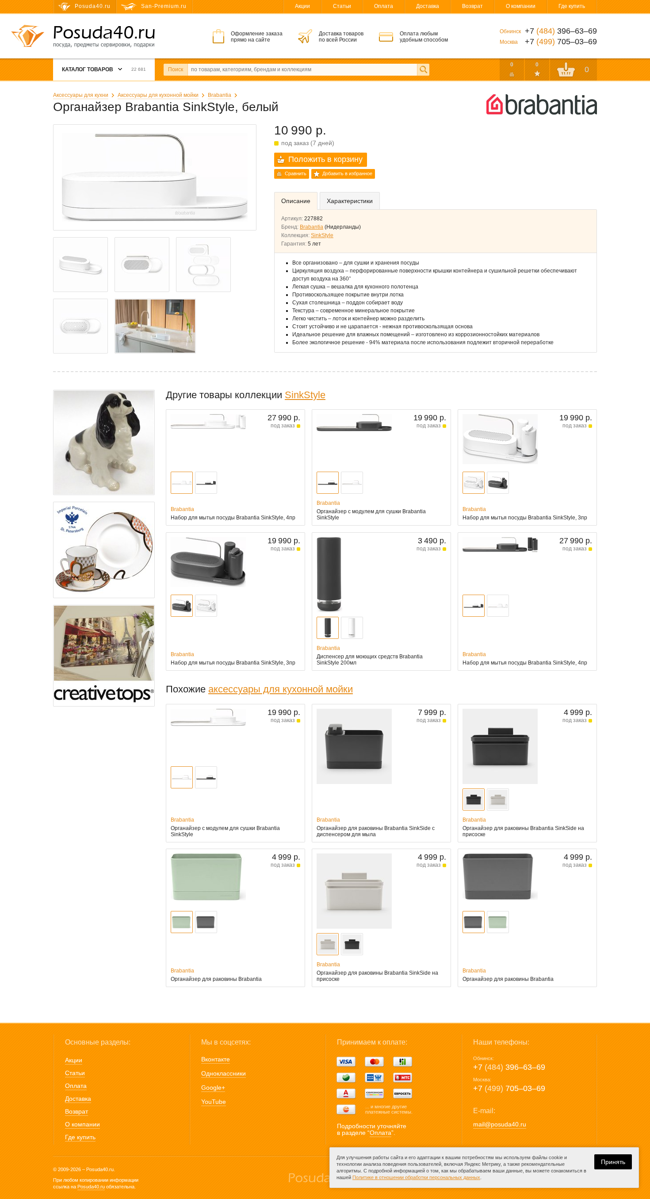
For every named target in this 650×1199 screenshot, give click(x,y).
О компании (520, 6)
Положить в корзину (325, 159)
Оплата (383, 6)
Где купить (571, 6)
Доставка (427, 6)
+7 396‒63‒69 (509, 1067)
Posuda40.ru (91, 1186)
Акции (302, 6)
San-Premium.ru (164, 6)
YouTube (213, 1101)
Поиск (175, 69)
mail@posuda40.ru (499, 1124)
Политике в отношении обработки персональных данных (416, 1177)
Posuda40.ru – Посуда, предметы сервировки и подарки (104, 36)
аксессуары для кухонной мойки (280, 689)
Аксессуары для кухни (80, 95)
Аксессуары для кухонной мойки (158, 95)
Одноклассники (223, 1073)
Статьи (342, 6)
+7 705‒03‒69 (509, 1088)
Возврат (472, 6)
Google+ (213, 1087)
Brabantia (219, 95)
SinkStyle (322, 235)
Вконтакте (215, 1059)
